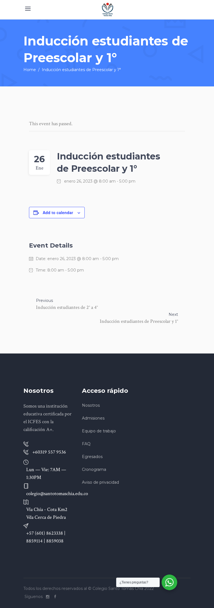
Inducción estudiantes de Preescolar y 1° (139, 321)
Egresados (92, 456)
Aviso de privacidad (100, 482)
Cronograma (94, 469)
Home (29, 69)
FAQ (86, 443)
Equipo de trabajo (99, 430)
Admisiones (93, 418)
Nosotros (91, 405)
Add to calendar (58, 212)
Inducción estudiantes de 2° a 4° (67, 307)
